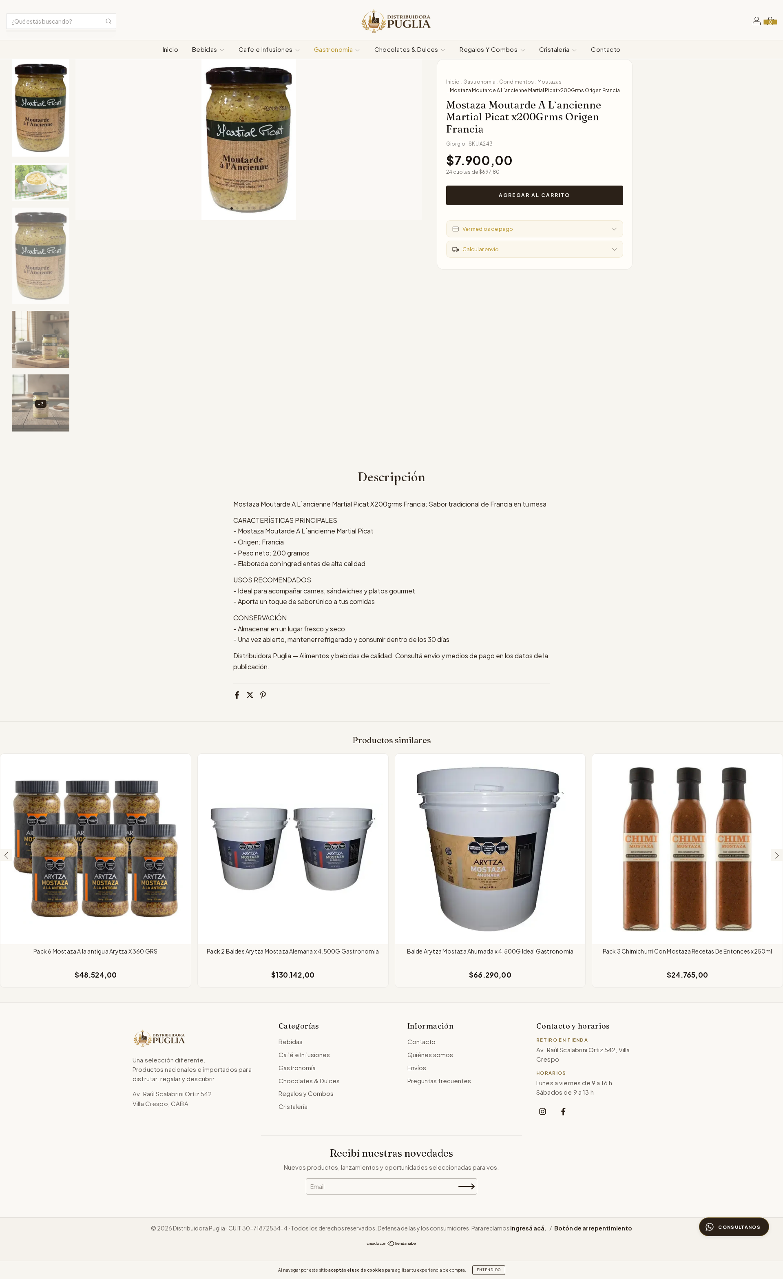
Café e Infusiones (304, 1054)
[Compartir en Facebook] (237, 695)
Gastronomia (334, 49)
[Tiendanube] (391, 1244)
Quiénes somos (430, 1054)
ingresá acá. (528, 1228)
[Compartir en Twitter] (250, 695)
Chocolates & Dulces (407, 49)
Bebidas (205, 49)
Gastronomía (297, 1067)
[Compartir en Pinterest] (263, 695)
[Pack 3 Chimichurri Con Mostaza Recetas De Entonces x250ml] (687, 849)
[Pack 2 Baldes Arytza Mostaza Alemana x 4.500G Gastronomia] (293, 849)
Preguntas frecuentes (439, 1080)
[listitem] (542, 1111)
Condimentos (516, 82)
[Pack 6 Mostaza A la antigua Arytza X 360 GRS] (95, 849)
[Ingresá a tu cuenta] (756, 22)
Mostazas (549, 82)
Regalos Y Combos (489, 49)
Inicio (170, 49)
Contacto (605, 49)
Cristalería (555, 49)
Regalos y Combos (306, 1093)
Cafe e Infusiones (266, 49)
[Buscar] (108, 21)
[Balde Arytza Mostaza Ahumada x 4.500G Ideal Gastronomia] (490, 849)
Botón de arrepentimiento (593, 1228)
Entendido (489, 1270)
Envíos (416, 1067)
